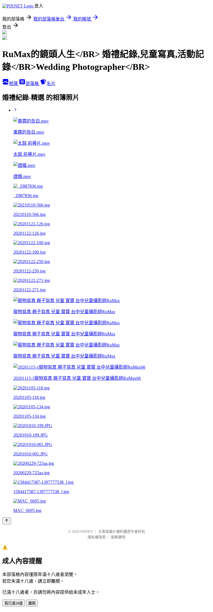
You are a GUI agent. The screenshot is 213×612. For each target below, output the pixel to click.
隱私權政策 (97, 537)
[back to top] (6, 520)
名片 (51, 83)
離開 (32, 603)
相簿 (14, 83)
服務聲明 (118, 537)
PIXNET (86, 531)
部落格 (33, 83)
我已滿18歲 (13, 603)
